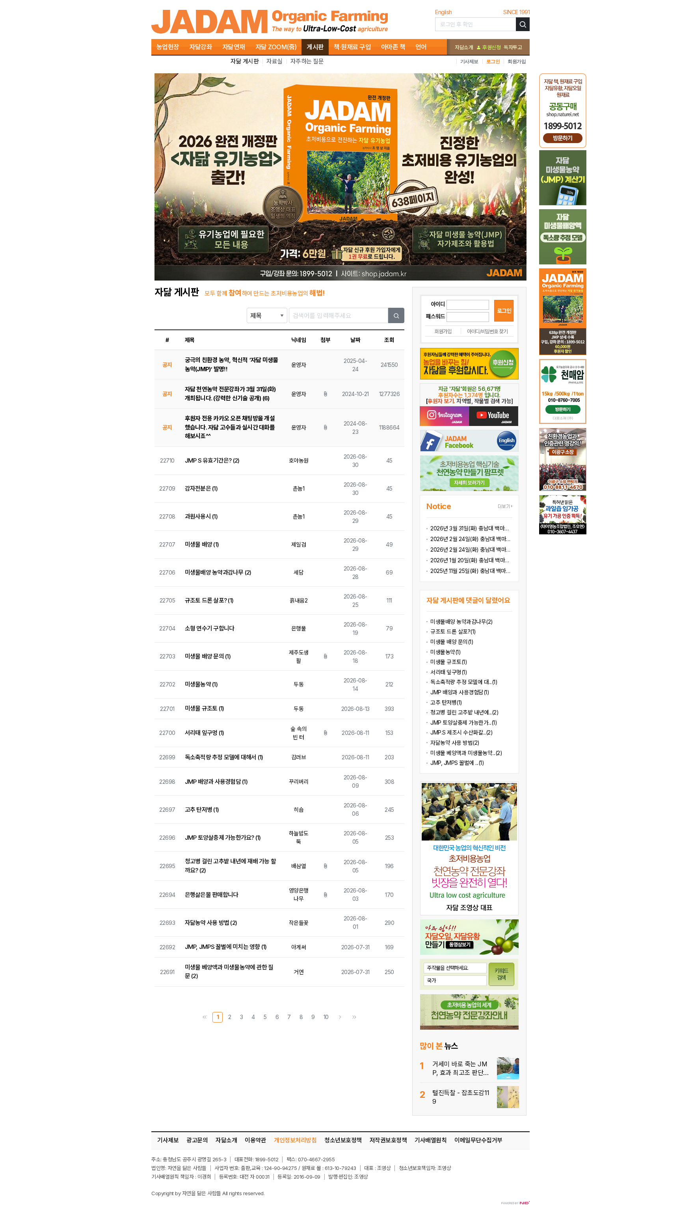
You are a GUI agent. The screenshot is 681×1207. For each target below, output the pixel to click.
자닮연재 (233, 47)
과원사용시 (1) (201, 516)
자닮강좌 (200, 47)
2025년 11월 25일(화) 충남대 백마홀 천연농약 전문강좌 (471, 570)
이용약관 (255, 1140)
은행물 (298, 628)
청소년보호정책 (343, 1140)
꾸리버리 (299, 781)
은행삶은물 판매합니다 (211, 894)
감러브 (298, 757)
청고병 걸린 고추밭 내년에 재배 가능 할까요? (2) (230, 865)
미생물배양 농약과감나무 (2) (218, 572)
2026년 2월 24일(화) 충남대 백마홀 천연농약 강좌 (471, 539)
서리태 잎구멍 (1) (204, 732)
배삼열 (298, 866)
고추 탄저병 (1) (202, 809)
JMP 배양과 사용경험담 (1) (216, 781)
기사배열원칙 (431, 1140)
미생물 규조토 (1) (204, 708)
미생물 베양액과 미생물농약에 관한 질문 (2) (229, 971)
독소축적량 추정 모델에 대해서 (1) (224, 757)
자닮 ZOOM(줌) (276, 47)
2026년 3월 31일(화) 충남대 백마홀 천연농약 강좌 (471, 528)
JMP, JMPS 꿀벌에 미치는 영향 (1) (226, 946)
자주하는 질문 (307, 61)
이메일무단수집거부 (478, 1140)
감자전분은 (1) (201, 488)
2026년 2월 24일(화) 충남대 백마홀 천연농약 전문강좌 (471, 549)
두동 (298, 684)
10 (326, 1017)
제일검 (298, 544)
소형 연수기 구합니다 (209, 628)
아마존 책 (393, 47)
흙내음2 (298, 600)
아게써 (298, 947)
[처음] (204, 1017)
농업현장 (167, 47)
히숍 (298, 809)
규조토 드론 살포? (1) (209, 600)
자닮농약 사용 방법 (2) (211, 922)
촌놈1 (299, 488)
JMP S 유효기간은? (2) (212, 460)
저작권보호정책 (388, 1140)
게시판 (315, 47)
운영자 (298, 364)
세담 (298, 572)
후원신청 (491, 47)
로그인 (493, 61)
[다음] (340, 1017)
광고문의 (197, 1140)
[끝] (354, 1017)
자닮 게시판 (245, 61)
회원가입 (517, 61)
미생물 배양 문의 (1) (208, 656)
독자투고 (513, 47)
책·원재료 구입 (352, 47)
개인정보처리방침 (295, 1140)
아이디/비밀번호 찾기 (487, 331)
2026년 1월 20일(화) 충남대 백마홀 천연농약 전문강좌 (471, 560)
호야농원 (299, 460)
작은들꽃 (299, 922)
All (225, 1193)
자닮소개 (464, 47)
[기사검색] (523, 24)
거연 (298, 972)
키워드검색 (502, 974)
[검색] (396, 315)
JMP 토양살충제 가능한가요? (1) (223, 837)
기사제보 (469, 61)
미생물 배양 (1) (202, 544)
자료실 (274, 61)
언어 (421, 47)
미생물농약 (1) (201, 684)
